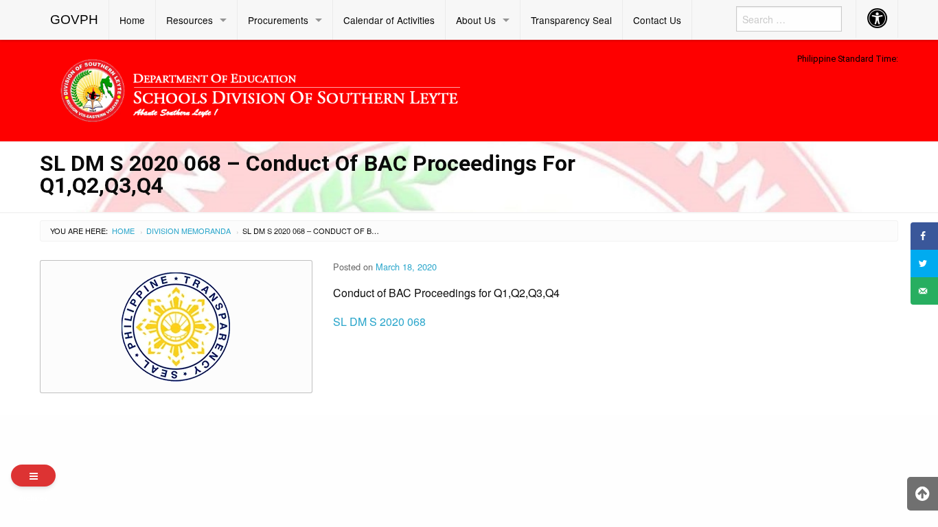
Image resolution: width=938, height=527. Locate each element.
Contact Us (657, 20)
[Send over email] (924, 291)
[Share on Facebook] (924, 236)
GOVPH (74, 19)
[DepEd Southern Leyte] (359, 88)
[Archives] (33, 476)
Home (132, 20)
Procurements (278, 20)
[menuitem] (74, 20)
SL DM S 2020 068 (379, 321)
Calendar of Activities (389, 20)
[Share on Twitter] (924, 263)
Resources (189, 20)
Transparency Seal (571, 20)
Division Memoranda (188, 230)
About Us (476, 20)
